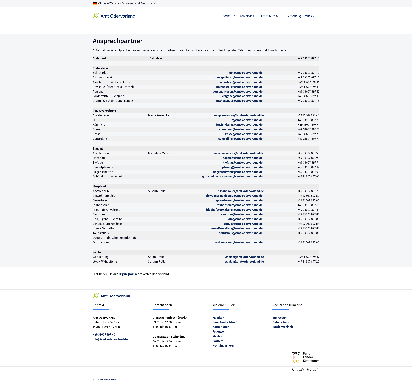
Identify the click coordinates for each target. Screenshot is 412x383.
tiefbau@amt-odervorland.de (243, 162)
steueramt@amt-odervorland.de (241, 129)
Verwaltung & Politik (300, 16)
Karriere (218, 341)
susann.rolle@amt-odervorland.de (241, 191)
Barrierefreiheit (282, 327)
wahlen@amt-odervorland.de (244, 257)
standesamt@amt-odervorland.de (240, 205)
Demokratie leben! (225, 322)
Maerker (218, 317)
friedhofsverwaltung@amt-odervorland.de (234, 210)
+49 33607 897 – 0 (104, 334)
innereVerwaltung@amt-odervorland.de (236, 228)
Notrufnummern (223, 345)
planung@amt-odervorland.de (242, 167)
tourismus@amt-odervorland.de (241, 233)
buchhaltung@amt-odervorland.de (239, 124)
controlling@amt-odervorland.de (240, 139)
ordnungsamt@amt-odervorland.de (239, 242)
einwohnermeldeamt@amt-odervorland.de (234, 196)
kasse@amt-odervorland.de (244, 134)
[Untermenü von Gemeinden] (255, 16)
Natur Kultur (221, 327)
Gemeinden (247, 16)
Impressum (279, 317)
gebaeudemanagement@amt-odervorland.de (232, 176)
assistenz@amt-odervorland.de (241, 82)
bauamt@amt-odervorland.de (243, 158)
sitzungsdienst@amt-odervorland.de (238, 77)
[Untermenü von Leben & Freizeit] (282, 16)
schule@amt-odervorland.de (243, 224)
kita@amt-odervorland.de (245, 219)
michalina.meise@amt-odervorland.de (238, 153)
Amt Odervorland (118, 16)
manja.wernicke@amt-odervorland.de (238, 115)
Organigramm (128, 274)
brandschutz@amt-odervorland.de (239, 101)
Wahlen (217, 336)
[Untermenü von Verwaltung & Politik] (313, 16)
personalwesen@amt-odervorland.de (238, 91)
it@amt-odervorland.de (247, 120)
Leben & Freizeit (271, 16)
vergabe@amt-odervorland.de (242, 96)
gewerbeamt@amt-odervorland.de (239, 200)
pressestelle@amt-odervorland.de (239, 87)
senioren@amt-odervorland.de (242, 214)
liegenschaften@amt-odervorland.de (238, 172)
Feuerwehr (219, 331)
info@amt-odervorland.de (245, 73)
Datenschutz (280, 322)
